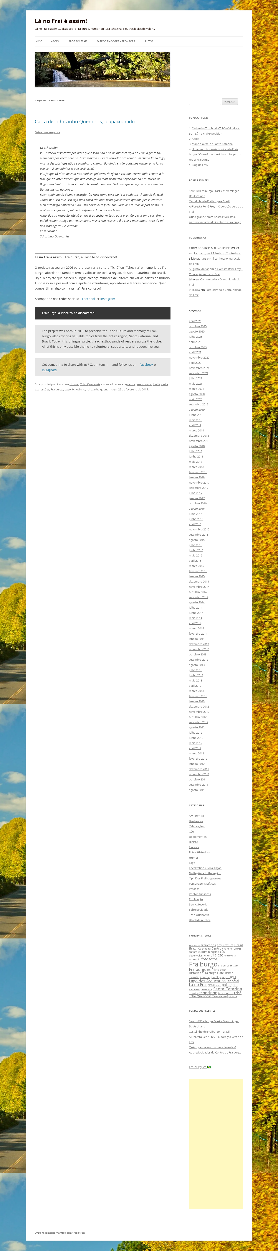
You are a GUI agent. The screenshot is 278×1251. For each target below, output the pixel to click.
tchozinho (78, 389)
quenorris (206, 989)
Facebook (89, 299)
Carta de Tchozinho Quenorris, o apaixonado (85, 121)
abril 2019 (195, 425)
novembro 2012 (199, 712)
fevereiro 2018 (198, 472)
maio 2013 (195, 680)
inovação (194, 977)
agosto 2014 (197, 602)
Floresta (194, 847)
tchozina (194, 993)
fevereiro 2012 (198, 758)
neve (218, 985)
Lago (68, 389)
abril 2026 (195, 321)
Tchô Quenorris (90, 384)
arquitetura (225, 945)
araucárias (208, 945)
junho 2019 (196, 415)
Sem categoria (198, 904)
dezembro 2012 (199, 706)
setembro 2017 (198, 488)
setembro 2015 (198, 535)
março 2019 (196, 430)
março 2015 (196, 566)
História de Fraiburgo (202, 973)
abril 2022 (195, 363)
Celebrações (197, 826)
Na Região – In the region (205, 873)
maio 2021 (195, 383)
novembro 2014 (199, 587)
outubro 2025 (198, 326)
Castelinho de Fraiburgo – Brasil (209, 201)
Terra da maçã (220, 996)
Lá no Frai (198, 984)
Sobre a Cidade (198, 910)
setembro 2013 (198, 660)
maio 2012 (195, 743)
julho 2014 (195, 607)
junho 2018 (196, 456)
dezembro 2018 (199, 436)
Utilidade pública (199, 920)
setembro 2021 (198, 373)
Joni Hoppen (218, 977)
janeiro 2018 (197, 477)
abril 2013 (195, 686)
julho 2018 (195, 451)
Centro (216, 948)
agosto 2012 (197, 727)
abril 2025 (195, 342)
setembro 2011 (198, 785)
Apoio (55, 41)
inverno (205, 977)
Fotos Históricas (199, 852)
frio (214, 970)
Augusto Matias (199, 269)
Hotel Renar (225, 973)
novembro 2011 (199, 774)
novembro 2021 (199, 368)
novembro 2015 (199, 529)
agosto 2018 (197, 446)
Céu (191, 831)
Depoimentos (198, 837)
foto (204, 958)
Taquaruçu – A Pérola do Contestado (217, 253)
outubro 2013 (198, 654)
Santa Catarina (227, 989)
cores (237, 948)
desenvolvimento (199, 955)
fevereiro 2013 (198, 696)
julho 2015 (195, 545)
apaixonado (144, 384)
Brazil (193, 948)
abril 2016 (195, 524)
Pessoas (194, 889)
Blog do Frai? (77, 41)
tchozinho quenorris (99, 389)
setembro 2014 (198, 597)
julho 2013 (195, 670)
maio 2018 (195, 462)
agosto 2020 (197, 394)
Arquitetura (196, 816)
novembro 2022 (199, 357)
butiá (156, 384)
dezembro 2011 (199, 769)
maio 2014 (195, 618)
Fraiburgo (57, 389)
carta (164, 384)
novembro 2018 (199, 441)
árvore (233, 996)
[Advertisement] (216, 1144)
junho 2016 (196, 519)
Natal (211, 985)
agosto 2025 (197, 331)
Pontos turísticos (200, 894)
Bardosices (196, 821)
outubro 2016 (198, 503)
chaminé (227, 948)
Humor (74, 384)
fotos (213, 959)
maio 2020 (195, 399)
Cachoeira (204, 948)
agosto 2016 (197, 508)
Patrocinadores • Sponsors (115, 41)
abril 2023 (195, 352)
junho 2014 (196, 613)
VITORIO (194, 290)
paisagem (230, 984)
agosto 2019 (197, 410)
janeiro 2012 (197, 764)
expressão (194, 959)
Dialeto (193, 842)
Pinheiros (194, 989)
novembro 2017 (199, 482)
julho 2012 (195, 732)
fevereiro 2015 (198, 571)
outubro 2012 (198, 717)
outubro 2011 (198, 779)
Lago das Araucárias (207, 980)
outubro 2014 (198, 592)
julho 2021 (195, 378)
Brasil (238, 945)
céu (222, 952)
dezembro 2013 (199, 644)
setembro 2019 (198, 404)
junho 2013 (196, 675)
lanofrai (233, 981)
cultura (193, 952)
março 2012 (196, 753)
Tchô (237, 992)
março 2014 (196, 628)
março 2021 (196, 389)
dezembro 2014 (199, 581)
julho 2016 (195, 514)
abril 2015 (195, 561)
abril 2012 (195, 748)
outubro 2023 (198, 347)
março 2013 (196, 691)
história (221, 969)
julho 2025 (195, 337)
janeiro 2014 (197, 639)
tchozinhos (225, 993)
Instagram (107, 299)
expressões (42, 389)
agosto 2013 (197, 665)
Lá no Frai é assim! (61, 21)
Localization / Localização (205, 868)
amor (131, 384)
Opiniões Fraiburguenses (205, 878)
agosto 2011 (197, 790)
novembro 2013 (199, 649)
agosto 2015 (197, 540)
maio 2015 (195, 555)
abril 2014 (195, 623)
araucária (194, 945)
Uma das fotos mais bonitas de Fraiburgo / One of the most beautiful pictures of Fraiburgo (214, 154)
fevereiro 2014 (198, 633)
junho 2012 (196, 738)
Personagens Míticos (202, 884)
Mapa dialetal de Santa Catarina (212, 144)
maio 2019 (195, 420)
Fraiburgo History (228, 965)
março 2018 (196, 467)
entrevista (230, 955)
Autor (149, 41)
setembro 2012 (198, 722)
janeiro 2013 (197, 701)
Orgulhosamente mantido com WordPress (60, 1233)
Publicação (196, 899)
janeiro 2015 (197, 576)
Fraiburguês (200, 969)
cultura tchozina (208, 952)
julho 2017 (195, 493)
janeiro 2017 (197, 498)
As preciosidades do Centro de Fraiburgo (215, 222)
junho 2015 (196, 550)
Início (38, 41)
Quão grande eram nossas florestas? (212, 217)
